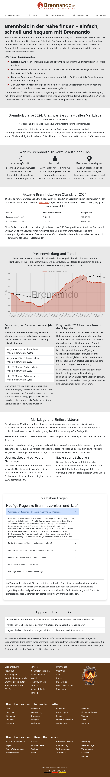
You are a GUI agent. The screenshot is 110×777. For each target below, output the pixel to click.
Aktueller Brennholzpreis (16, 678)
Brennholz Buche (38, 689)
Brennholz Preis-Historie (15, 682)
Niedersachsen (12, 752)
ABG (58, 674)
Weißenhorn (61, 723)
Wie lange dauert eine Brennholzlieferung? (25, 571)
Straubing (10, 716)
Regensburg (36, 712)
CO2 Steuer (10, 689)
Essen (83, 719)
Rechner (34, 15)
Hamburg (85, 741)
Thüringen (61, 752)
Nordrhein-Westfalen (15, 741)
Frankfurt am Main (64, 719)
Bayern (9, 745)
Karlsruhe (35, 723)
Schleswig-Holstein (64, 741)
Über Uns (60, 671)
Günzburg (35, 716)
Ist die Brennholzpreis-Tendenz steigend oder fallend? (30, 543)
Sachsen (34, 749)
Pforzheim (35, 708)
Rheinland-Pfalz (38, 745)
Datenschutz (61, 682)
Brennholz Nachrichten (15, 685)
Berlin (33, 752)
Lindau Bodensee (89, 712)
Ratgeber (102, 15)
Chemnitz (10, 719)
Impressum (61, 689)
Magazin (34, 678)
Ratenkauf (9, 671)
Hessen (34, 741)
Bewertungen (11, 674)
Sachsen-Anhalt (63, 749)
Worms (84, 716)
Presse (59, 678)
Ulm (8, 708)
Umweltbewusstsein (65, 685)
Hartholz (34, 692)
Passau (59, 716)
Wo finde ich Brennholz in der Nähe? (23, 564)
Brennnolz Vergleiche (40, 671)
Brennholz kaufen (14, 15)
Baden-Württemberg (15, 749)
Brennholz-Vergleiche (56, 15)
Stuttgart (10, 723)
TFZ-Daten (44, 202)
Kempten (35, 719)
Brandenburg (62, 745)
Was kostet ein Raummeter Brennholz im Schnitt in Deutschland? (34, 512)
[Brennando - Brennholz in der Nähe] (56, 6)
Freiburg (85, 708)
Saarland (85, 752)
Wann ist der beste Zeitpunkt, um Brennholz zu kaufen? (30, 550)
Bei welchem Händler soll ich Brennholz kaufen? (27, 557)
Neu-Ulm (85, 723)
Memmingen (62, 712)
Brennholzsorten (82, 15)
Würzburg (60, 708)
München (10, 712)
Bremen (84, 756)
